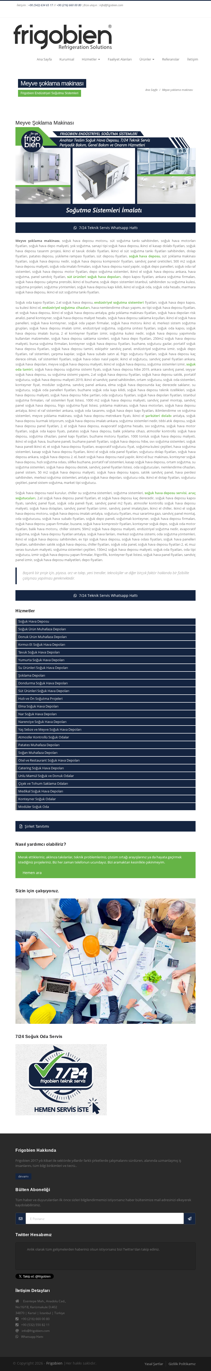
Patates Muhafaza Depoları (38, 745)
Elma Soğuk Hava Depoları (38, 706)
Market (193, 13)
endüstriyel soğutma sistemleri (119, 302)
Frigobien (54, 1363)
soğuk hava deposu (144, 256)
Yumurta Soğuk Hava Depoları (41, 660)
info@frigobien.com (36, 1331)
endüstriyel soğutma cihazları (66, 307)
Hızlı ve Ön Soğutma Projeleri (40, 698)
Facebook (90, 13)
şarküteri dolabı (158, 415)
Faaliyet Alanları (120, 59)
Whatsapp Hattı (32, 1336)
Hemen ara (32, 872)
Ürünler (145, 59)
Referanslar (170, 59)
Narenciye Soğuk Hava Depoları (42, 721)
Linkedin (129, 13)
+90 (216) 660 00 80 (69, 5)
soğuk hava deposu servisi (166, 493)
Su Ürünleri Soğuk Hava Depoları (43, 667)
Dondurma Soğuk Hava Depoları (43, 683)
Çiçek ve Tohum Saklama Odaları (43, 783)
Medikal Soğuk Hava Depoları (40, 791)
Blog (183, 13)
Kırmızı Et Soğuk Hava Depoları (41, 644)
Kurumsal (66, 59)
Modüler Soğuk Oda (33, 806)
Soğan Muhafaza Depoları (37, 752)
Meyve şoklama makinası (177, 90)
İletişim (192, 59)
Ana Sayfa (44, 59)
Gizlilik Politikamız (182, 1363)
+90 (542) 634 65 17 (40, 5)
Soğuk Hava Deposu (33, 621)
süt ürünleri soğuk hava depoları (94, 276)
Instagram (99, 13)
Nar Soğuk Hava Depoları (37, 714)
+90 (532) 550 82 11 (35, 1325)
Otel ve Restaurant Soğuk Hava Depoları (49, 760)
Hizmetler (90, 59)
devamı (23, 1176)
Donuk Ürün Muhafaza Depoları (42, 636)
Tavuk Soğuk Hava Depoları (39, 652)
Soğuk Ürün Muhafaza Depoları (42, 629)
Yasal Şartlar (154, 1363)
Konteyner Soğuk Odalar (37, 799)
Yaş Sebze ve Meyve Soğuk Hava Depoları (49, 729)
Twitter (119, 13)
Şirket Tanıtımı (36, 826)
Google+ (109, 13)
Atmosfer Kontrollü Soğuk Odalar (43, 737)
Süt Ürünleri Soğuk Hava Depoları (43, 690)
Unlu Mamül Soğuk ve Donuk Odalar (46, 775)
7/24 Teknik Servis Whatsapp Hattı (108, 227)
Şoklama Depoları (31, 675)
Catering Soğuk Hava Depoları (41, 768)
